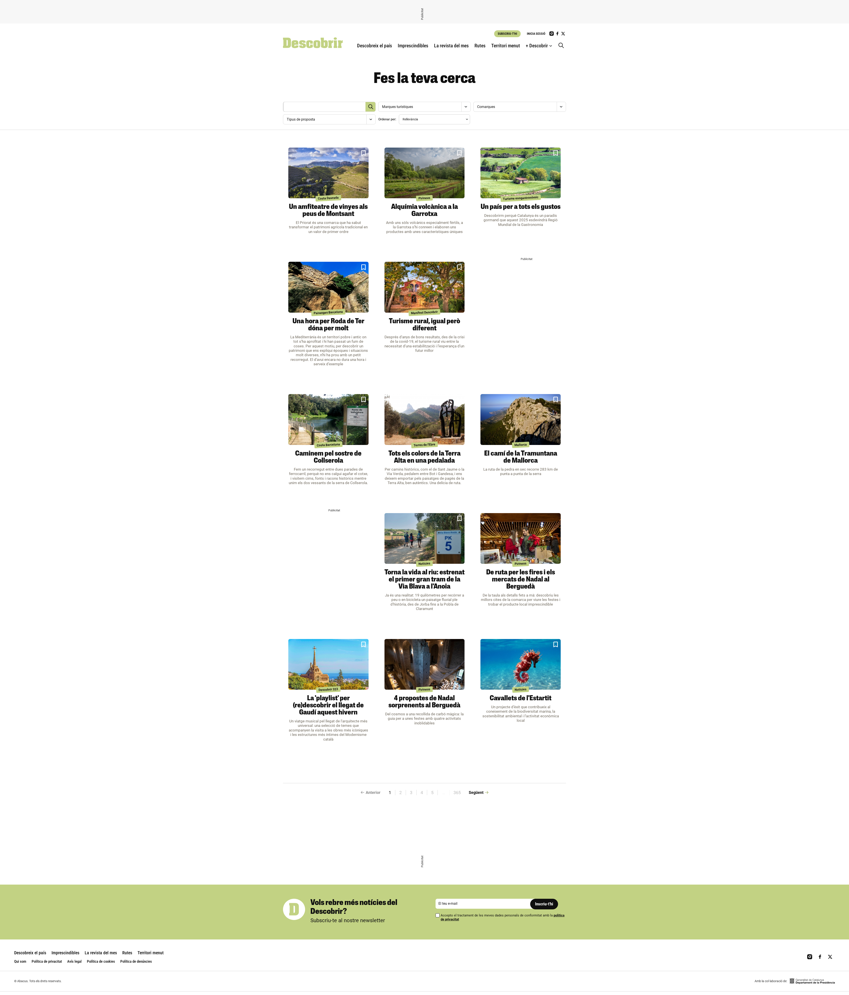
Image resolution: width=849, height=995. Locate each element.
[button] (363, 153)
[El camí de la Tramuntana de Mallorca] (520, 419)
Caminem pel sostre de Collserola (328, 457)
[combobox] (424, 107)
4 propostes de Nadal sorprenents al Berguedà (424, 702)
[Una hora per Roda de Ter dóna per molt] (328, 287)
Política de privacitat (47, 961)
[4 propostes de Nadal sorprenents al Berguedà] (424, 664)
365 (457, 792)
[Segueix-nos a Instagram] (552, 34)
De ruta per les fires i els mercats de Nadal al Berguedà (520, 579)
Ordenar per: (387, 119)
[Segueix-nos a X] (563, 34)
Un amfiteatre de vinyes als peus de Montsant (328, 211)
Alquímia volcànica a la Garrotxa (424, 211)
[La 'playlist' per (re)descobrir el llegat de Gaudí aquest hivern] (328, 664)
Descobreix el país (374, 45)
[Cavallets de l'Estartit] (520, 664)
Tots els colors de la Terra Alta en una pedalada (424, 457)
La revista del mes (451, 45)
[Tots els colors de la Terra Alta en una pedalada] (424, 419)
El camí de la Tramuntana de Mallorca (520, 457)
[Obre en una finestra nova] (812, 981)
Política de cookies (101, 961)
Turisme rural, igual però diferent (424, 325)
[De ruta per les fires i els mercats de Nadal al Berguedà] (520, 538)
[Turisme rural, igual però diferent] (424, 287)
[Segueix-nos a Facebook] (557, 34)
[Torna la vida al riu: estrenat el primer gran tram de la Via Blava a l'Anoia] (424, 538)
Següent (476, 792)
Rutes (480, 45)
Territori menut (505, 45)
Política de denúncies (136, 961)
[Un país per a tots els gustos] (520, 173)
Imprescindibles (413, 45)
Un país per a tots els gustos (520, 207)
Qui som (20, 961)
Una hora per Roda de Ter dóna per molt (328, 325)
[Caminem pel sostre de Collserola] (328, 419)
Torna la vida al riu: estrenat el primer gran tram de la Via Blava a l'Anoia (424, 579)
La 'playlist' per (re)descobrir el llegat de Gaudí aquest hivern (328, 705)
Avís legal (74, 961)
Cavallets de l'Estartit (520, 698)
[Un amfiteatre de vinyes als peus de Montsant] (328, 173)
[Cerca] (562, 46)
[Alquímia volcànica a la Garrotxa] (424, 173)
